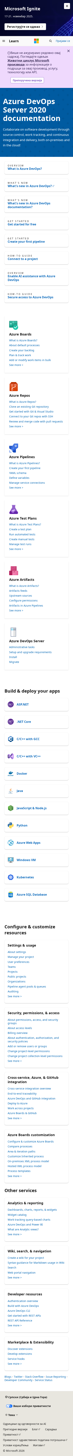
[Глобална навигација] (3, 41)
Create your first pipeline (26, 241)
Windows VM (26, 860)
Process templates (19, 1171)
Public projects (17, 976)
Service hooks (16, 1359)
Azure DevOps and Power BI (25, 1224)
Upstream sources (20, 595)
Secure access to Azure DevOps (30, 297)
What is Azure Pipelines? (24, 463)
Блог (35, 1429)
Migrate (14, 662)
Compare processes (20, 1146)
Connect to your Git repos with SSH (31, 416)
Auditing (13, 991)
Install (13, 657)
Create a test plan (20, 529)
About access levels (20, 1028)
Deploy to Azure (18, 1103)
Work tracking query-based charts (29, 1219)
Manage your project (21, 957)
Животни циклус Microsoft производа (28, 62)
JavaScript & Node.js (32, 808)
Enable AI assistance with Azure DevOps (31, 278)
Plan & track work (20, 355)
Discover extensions (20, 1349)
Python (22, 825)
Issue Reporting (56, 1376)
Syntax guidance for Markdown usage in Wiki (36, 1262)
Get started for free (22, 224)
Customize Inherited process (26, 1156)
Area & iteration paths (21, 1151)
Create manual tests (21, 539)
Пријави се (63, 41)
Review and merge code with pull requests (36, 421)
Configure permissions (23, 600)
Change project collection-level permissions (35, 1056)
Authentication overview (23, 1301)
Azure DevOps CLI (19, 1310)
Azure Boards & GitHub (22, 1113)
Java (20, 791)
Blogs (7, 1376)
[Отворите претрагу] (50, 41)
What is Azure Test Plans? (25, 524)
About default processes (24, 345)
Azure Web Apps (28, 843)
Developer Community (18, 1380)
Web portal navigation (22, 1272)
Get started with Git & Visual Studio (31, 411)
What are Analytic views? (23, 1229)
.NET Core (24, 722)
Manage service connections (27, 482)
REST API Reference (20, 1320)
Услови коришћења (15, 1445)
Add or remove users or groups (27, 1046)
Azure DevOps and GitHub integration (31, 1098)
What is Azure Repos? (22, 401)
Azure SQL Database (32, 894)
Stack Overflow (34, 1376)
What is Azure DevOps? (25, 169)
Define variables (19, 478)
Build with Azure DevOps (23, 1306)
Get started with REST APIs (24, 1315)
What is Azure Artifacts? (24, 586)
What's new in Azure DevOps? (30, 186)
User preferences (18, 962)
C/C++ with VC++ (29, 756)
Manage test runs (20, 544)
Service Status (43, 1380)
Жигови (38, 1445)
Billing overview (18, 1033)
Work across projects (21, 1108)
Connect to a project (23, 259)
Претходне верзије (15, 1429)
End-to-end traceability (22, 1093)
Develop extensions (20, 1354)
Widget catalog (17, 1214)
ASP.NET (23, 704)
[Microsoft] (36, 41)
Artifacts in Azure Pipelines (26, 605)
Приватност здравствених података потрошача (34, 1440)
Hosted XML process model (25, 1166)
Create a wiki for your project (26, 1258)
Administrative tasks (22, 647)
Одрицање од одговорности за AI (24, 1424)
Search (12, 1267)
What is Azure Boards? (23, 340)
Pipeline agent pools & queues (27, 986)
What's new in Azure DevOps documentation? (29, 205)
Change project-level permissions (29, 1051)
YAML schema (17, 473)
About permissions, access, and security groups (33, 1021)
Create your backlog (21, 350)
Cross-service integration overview (29, 1088)
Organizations (16, 981)
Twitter (18, 1376)
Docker (22, 773)
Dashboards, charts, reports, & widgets (32, 1209)
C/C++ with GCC (28, 739)
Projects (13, 971)
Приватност (10, 1434)
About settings (17, 952)
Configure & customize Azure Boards (31, 1141)
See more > (16, 365)
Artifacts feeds (18, 590)
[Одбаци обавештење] (67, 6)
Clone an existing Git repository (29, 406)
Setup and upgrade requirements (30, 652)
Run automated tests (22, 534)
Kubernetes (25, 877)
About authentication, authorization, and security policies (33, 1039)
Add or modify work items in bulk (30, 360)
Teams (12, 967)
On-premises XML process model (28, 1161)
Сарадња (51, 1429)
